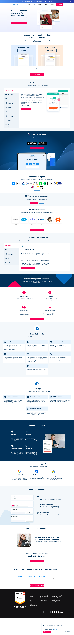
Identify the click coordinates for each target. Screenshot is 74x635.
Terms (31, 601)
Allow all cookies (47, 631)
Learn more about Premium (37, 319)
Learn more (37, 190)
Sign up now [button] (59, 4)
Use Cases (42, 592)
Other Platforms (8, 262)
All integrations (37, 230)
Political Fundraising (44, 595)
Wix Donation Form (55, 597)
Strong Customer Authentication (56, 358)
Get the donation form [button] (26, 109)
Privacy (31, 602)
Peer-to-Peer (10, 107)
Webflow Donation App (56, 600)
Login (52, 4)
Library (31, 606)
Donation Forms (11, 90)
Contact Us (32, 595)
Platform (28, 4)
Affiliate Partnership (33, 605)
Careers (31, 599)
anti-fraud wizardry (15, 348)
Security (31, 604)
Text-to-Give (10, 103)
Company (46, 4)
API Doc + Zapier (55, 602)
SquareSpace (10, 254)
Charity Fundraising (43, 600)
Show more (55, 629)
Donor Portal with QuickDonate (11, 125)
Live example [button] (39, 109)
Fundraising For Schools (44, 599)
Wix (9, 258)
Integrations (54, 592)
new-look (43, 516)
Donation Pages (11, 99)
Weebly (9, 249)
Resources (39, 4)
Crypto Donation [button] (23, 50)
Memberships (10, 116)
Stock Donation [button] (50, 50)
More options (67, 631)
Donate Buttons (11, 94)
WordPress (10, 245)
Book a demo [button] (37, 74)
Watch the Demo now (48, 1)
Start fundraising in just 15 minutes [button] (37, 561)
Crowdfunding (11, 111)
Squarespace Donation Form (57, 596)
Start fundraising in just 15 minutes (19, 23)
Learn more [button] (28, 268)
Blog (31, 597)
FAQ (30, 600)
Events (9, 120)
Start (33, 203)
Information (32, 592)
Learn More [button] (37, 147)
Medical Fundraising (44, 596)
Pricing (34, 4)
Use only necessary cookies (58, 631)
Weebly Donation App (56, 599)
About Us (31, 596)
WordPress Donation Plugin (57, 595)
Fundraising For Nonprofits (45, 597)
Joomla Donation (55, 601)
